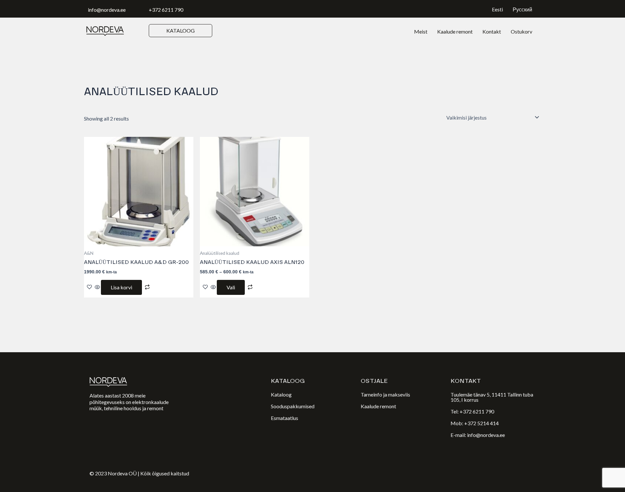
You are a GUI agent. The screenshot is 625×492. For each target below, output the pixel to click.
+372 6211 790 (166, 10)
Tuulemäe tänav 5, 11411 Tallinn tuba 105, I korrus (492, 397)
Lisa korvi (121, 287)
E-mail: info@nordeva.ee (478, 435)
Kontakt (491, 31)
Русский (522, 9)
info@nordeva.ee (107, 10)
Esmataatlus (284, 418)
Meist (420, 31)
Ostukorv (521, 31)
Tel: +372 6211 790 (472, 411)
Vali (231, 287)
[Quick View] (97, 287)
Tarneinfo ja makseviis (385, 394)
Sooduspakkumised (292, 406)
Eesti (497, 9)
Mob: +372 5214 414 (475, 423)
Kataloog (281, 394)
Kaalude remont (455, 31)
